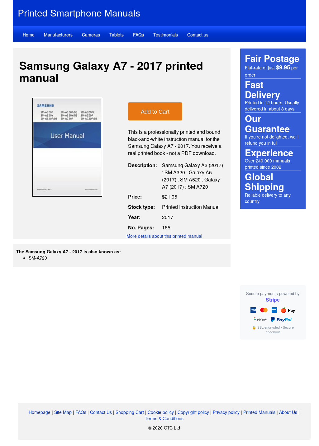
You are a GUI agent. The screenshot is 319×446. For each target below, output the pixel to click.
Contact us (197, 34)
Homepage (39, 412)
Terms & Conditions (164, 418)
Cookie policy (161, 412)
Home (29, 34)
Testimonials (165, 34)
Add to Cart (155, 111)
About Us (288, 412)
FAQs (138, 34)
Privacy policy (226, 412)
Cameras (91, 34)
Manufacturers (58, 34)
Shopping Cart (130, 412)
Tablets (116, 34)
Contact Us (101, 412)
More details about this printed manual (164, 236)
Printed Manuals (259, 412)
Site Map (63, 412)
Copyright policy (193, 412)
